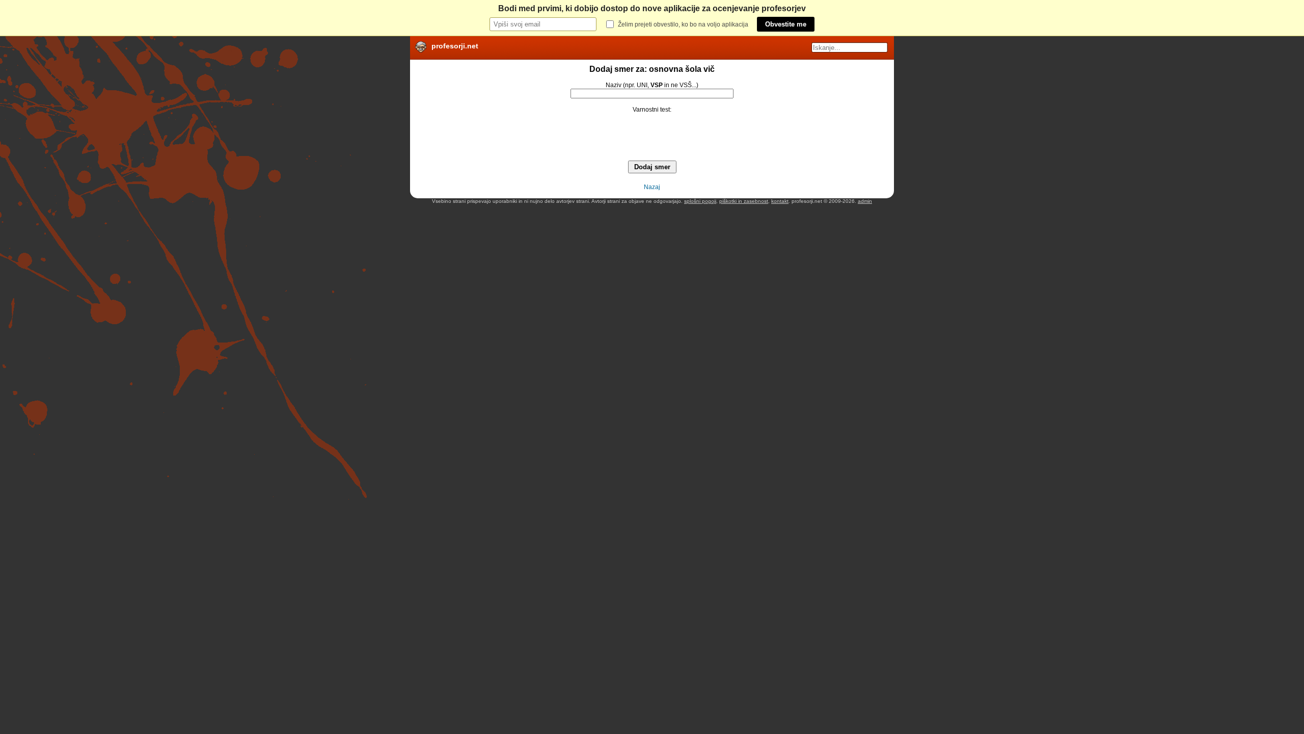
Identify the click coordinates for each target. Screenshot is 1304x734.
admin (865, 201)
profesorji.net (454, 46)
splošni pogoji (700, 201)
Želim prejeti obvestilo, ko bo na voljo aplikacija (683, 24)
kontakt (780, 201)
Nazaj (652, 187)
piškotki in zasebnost (743, 201)
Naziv (613, 85)
